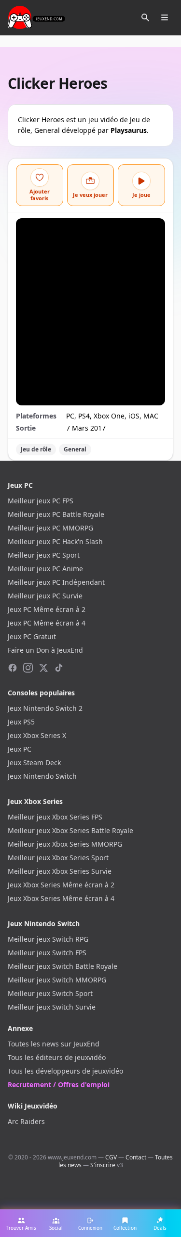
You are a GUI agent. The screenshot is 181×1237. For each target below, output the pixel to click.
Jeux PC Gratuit (32, 636)
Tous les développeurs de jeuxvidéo (65, 1071)
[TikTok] (59, 668)
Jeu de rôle (36, 449)
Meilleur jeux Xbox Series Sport (58, 857)
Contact (135, 1157)
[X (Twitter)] (43, 668)
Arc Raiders (26, 1121)
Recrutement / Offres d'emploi (59, 1084)
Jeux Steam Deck (34, 762)
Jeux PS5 (21, 721)
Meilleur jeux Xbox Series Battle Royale (70, 830)
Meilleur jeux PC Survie (45, 595)
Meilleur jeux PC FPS (40, 500)
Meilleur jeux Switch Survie (52, 1007)
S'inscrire (102, 1165)
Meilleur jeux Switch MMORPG (57, 979)
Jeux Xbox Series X (37, 735)
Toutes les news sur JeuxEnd (53, 1043)
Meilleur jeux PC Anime (45, 568)
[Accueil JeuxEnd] (36, 17)
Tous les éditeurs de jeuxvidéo (57, 1057)
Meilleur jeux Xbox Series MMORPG (65, 844)
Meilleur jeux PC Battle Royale (56, 514)
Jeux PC (19, 749)
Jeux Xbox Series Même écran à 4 (61, 898)
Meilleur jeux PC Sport (44, 555)
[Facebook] (12, 668)
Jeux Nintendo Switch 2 (45, 708)
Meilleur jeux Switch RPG (48, 939)
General (75, 449)
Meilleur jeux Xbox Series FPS (55, 816)
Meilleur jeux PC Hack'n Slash (55, 541)
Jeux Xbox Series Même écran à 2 (61, 884)
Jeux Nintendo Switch (42, 776)
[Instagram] (28, 668)
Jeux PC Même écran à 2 (46, 609)
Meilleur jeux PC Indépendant (56, 582)
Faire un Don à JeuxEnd (45, 650)
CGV (111, 1157)
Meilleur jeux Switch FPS (47, 952)
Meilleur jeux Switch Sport (50, 993)
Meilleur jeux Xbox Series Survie (59, 871)
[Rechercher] (145, 17)
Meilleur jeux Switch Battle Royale (62, 966)
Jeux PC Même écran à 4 (46, 622)
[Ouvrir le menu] (164, 17)
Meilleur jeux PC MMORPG (50, 527)
